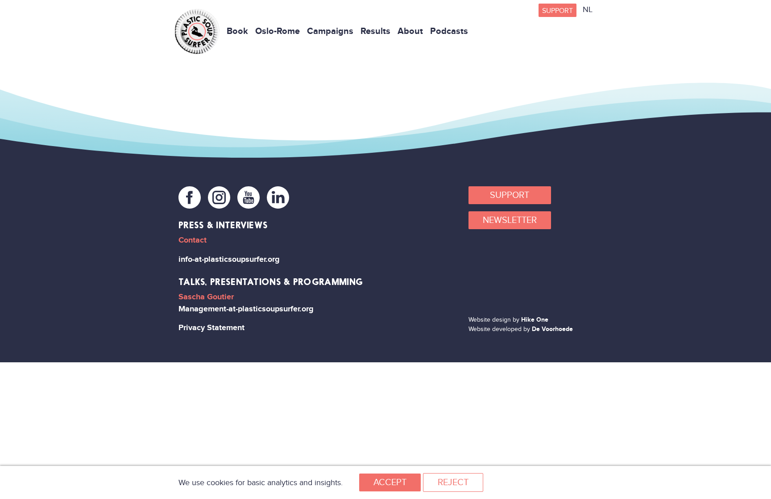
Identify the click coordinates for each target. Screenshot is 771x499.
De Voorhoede (552, 329)
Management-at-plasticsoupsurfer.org (246, 309)
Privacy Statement (211, 327)
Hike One (534, 319)
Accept (389, 482)
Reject (453, 482)
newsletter (510, 220)
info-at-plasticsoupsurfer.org (229, 259)
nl (588, 9)
